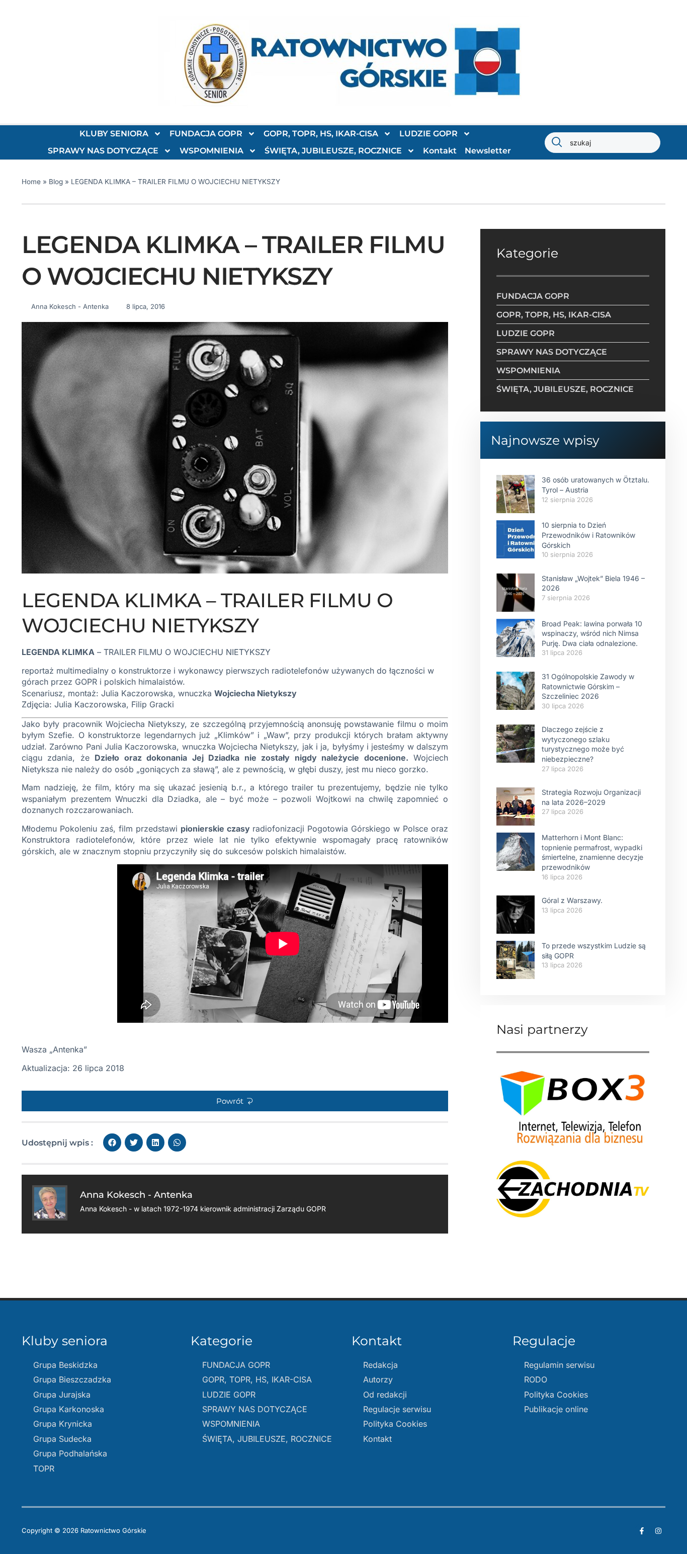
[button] (235, 1101)
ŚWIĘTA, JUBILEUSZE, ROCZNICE (333, 150)
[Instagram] (658, 1531)
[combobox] (602, 142)
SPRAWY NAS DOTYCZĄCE (103, 150)
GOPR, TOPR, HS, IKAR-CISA (321, 133)
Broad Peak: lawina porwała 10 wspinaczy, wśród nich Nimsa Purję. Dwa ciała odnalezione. (592, 633)
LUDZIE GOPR (428, 133)
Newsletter (488, 150)
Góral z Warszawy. (572, 900)
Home (31, 182)
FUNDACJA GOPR (205, 133)
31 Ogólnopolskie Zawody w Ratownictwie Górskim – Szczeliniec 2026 (588, 686)
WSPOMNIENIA (211, 150)
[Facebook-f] (642, 1531)
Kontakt (440, 150)
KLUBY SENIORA (113, 133)
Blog (56, 182)
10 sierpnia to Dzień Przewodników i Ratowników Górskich (588, 535)
